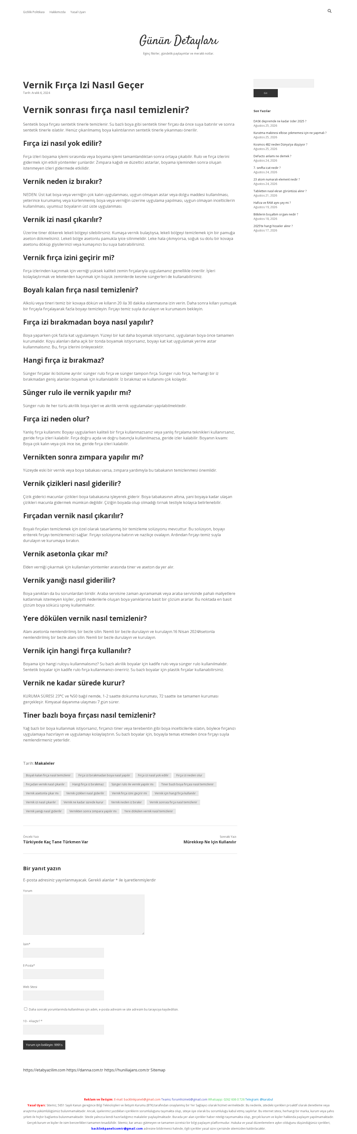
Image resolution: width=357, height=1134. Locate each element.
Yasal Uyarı (78, 12)
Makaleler (45, 763)
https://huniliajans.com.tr (127, 1070)
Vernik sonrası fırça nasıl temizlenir (173, 802)
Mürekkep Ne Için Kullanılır (210, 842)
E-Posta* (29, 965)
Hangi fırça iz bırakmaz (88, 784)
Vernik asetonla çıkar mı (42, 793)
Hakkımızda (58, 12)
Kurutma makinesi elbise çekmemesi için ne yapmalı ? (290, 133)
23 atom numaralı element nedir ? (277, 179)
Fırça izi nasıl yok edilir (153, 775)
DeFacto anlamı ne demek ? (272, 156)
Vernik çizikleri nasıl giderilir (85, 793)
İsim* (26, 944)
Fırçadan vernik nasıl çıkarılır (45, 784)
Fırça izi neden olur (189, 775)
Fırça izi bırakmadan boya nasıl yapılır (104, 775)
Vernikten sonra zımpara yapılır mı (93, 811)
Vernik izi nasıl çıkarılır (41, 802)
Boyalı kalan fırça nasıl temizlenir (48, 775)
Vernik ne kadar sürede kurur (83, 802)
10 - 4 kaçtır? (32, 1021)
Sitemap (158, 1070)
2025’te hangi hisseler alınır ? (273, 226)
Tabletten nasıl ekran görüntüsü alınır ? (280, 191)
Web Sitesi (30, 987)
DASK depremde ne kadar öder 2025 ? (280, 121)
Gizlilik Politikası (34, 12)
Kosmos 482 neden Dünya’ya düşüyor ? (280, 144)
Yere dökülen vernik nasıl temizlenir (148, 811)
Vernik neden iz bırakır (126, 802)
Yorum (27, 891)
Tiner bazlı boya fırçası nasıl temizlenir (187, 784)
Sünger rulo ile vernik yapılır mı (132, 784)
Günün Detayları (178, 41)
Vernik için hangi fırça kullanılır (175, 793)
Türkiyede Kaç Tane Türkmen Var (55, 842)
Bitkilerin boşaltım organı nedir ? (276, 214)
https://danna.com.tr (84, 1070)
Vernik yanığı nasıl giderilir (44, 811)
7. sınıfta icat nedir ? (267, 168)
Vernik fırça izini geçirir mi (129, 793)
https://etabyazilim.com (44, 1070)
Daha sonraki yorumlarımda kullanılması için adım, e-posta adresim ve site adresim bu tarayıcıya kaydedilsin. (103, 1009)
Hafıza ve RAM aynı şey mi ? (272, 203)
